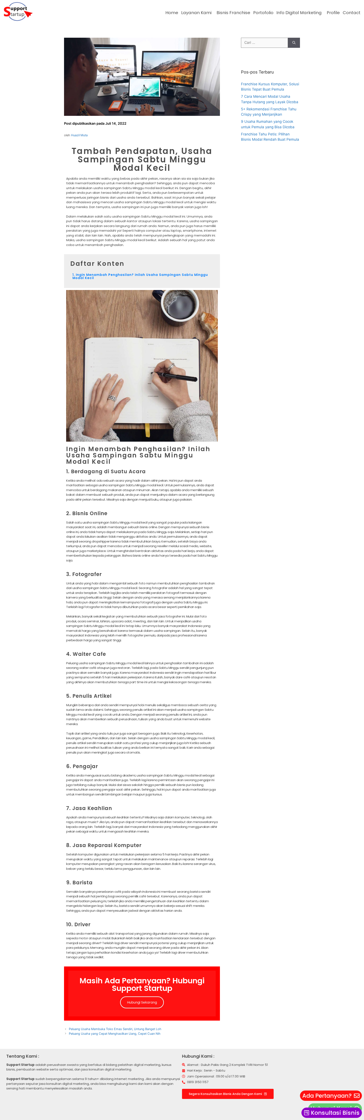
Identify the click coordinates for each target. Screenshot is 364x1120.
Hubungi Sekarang (142, 1002)
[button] (197, 12)
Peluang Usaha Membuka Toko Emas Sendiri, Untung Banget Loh (115, 1029)
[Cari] (294, 43)
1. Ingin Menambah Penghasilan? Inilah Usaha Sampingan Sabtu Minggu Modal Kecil (140, 276)
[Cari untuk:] (264, 43)
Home (171, 13)
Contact (351, 13)
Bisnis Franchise (233, 13)
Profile (333, 13)
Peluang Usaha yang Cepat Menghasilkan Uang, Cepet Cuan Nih (115, 1033)
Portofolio (263, 13)
